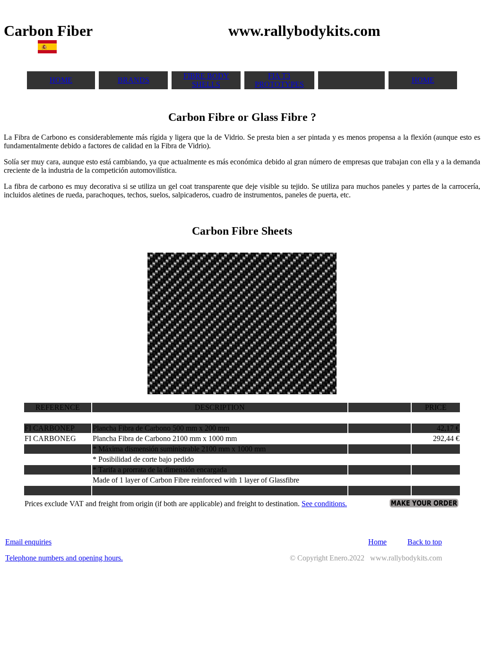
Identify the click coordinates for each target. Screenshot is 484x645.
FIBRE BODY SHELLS (206, 80)
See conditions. (324, 504)
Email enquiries (28, 542)
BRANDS (133, 80)
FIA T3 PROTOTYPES (279, 80)
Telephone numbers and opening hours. (64, 558)
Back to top (424, 542)
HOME (61, 80)
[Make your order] (424, 506)
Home (377, 542)
